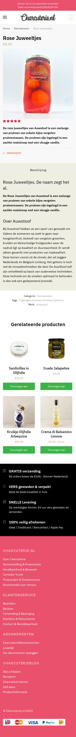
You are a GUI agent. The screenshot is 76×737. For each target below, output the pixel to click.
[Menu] (5, 17)
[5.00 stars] (12, 121)
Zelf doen (9, 687)
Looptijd (8, 648)
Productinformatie (15, 692)
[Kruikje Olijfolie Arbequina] (19, 412)
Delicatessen (21, 28)
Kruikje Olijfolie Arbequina (19, 434)
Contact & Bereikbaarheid (20, 624)
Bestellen (9, 603)
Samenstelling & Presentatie (22, 564)
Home (6, 28)
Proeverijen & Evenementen (21, 579)
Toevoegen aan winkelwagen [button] (18, 387)
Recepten (9, 676)
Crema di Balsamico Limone (56, 434)
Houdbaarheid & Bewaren (20, 569)
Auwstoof (42, 304)
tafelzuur (59, 300)
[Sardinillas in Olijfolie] (19, 349)
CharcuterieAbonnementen (21, 642)
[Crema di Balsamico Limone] (56, 412)
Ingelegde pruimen (30, 300)
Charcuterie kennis (15, 682)
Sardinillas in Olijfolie (19, 370)
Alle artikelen (11, 671)
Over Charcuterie (14, 559)
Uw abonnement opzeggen (20, 653)
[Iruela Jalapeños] (56, 349)
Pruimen (47, 300)
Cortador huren (13, 574)
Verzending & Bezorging (18, 613)
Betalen (8, 608)
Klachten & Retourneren (19, 619)
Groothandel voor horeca (19, 585)
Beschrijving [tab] (38, 170)
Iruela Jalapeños (56, 368)
